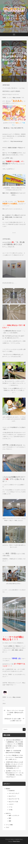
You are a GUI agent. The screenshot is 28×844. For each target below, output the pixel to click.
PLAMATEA (12, 790)
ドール (10, 807)
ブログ (4, 703)
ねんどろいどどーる (14, 798)
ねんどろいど (12, 796)
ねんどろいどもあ (13, 801)
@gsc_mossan (16, 97)
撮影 (10, 821)
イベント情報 (9, 824)
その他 (10, 809)
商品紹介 (8, 788)
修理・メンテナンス (14, 815)
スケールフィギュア (14, 793)
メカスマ (11, 804)
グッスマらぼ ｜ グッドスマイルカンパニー (14, 18)
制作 (10, 818)
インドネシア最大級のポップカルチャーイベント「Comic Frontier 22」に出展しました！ (14, 757)
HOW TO (8, 813)
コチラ (10, 169)
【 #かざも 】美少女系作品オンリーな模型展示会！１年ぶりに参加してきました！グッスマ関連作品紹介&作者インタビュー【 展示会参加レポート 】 (14, 744)
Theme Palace (16, 841)
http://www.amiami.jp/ (16, 141)
